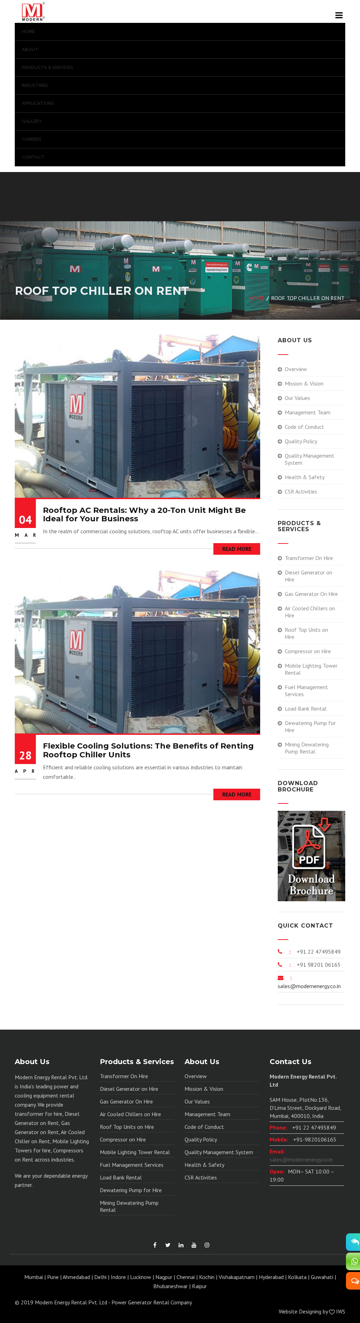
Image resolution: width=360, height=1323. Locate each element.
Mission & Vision (304, 383)
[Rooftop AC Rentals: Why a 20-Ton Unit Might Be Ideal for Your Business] (137, 415)
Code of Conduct (304, 426)
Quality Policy (301, 441)
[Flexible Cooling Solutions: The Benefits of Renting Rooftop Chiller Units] (137, 651)
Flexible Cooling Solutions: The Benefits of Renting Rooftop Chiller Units (148, 750)
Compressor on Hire (308, 651)
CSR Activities (301, 491)
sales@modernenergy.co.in (309, 986)
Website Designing (300, 1311)
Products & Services (47, 67)
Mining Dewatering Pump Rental (307, 748)
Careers (31, 139)
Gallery (32, 121)
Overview (296, 369)
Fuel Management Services (306, 690)
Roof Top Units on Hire (306, 633)
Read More (236, 548)
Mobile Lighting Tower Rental (311, 669)
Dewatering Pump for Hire (310, 726)
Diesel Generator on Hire (308, 576)
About (30, 49)
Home (28, 31)
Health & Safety (304, 477)
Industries (35, 85)
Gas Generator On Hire (311, 593)
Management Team (307, 412)
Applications (38, 103)
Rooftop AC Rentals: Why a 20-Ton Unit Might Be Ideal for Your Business (144, 514)
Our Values (297, 397)
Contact (33, 157)
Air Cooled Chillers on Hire (310, 612)
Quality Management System (309, 459)
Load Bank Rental (306, 708)
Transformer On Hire (309, 557)
